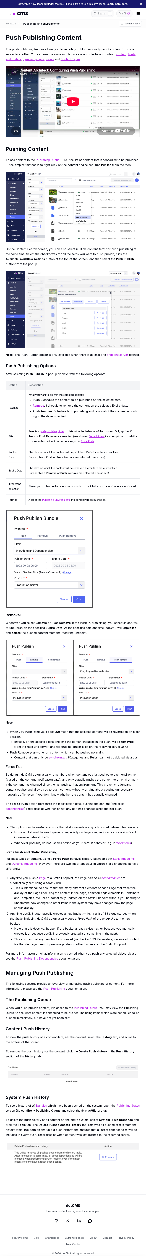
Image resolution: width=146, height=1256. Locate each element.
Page (42, 878)
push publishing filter (52, 431)
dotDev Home (20, 1237)
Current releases (75, 1237)
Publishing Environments (56, 499)
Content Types (70, 59)
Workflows (123, 843)
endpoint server (117, 355)
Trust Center (73, 1244)
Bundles (41, 1105)
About (93, 1237)
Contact (107, 1237)
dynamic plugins (34, 59)
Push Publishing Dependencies (37, 958)
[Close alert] (141, 4)
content (121, 54)
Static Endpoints (124, 858)
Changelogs (52, 1237)
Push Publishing (54, 988)
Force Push (87, 441)
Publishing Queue (47, 160)
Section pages (132, 23)
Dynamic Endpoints (25, 863)
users (50, 59)
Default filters (97, 436)
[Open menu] (138, 13)
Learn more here (117, 3)
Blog (36, 1237)
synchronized (58, 757)
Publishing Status (128, 1105)
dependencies (15, 809)
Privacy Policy (126, 1237)
